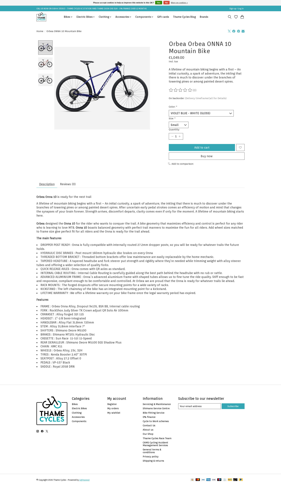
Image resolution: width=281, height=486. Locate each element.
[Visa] (203, 479)
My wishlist (113, 412)
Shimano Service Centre (156, 408)
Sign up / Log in (236, 8)
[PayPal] (230, 479)
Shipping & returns (153, 460)
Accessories (78, 417)
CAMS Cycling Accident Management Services (155, 444)
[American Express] (208, 479)
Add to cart (201, 147)
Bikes (75, 404)
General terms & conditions (152, 451)
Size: (172, 118)
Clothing (77, 412)
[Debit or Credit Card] (235, 479)
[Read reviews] (181, 90)
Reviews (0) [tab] (68, 184)
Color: (173, 106)
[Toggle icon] (229, 17)
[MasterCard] (198, 479)
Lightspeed (84, 480)
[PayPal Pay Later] (241, 479)
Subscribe (233, 406)
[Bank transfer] (214, 479)
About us (148, 429)
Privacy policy (151, 456)
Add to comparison (182, 163)
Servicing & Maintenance (157, 404)
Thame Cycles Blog (184, 16)
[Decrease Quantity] (172, 136)
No (166, 3)
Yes (158, 3)
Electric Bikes (79, 408)
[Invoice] (225, 479)
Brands (204, 16)
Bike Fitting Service (153, 412)
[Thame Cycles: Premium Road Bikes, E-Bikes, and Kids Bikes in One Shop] (41, 16)
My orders (113, 408)
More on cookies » (179, 3)
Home (39, 31)
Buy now (207, 156)
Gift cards (163, 16)
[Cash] (192, 479)
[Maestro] (219, 479)
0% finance (149, 417)
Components (79, 421)
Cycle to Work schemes (156, 421)
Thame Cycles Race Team (157, 438)
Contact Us (149, 425)
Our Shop (148, 433)
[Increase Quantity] (179, 136)
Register (112, 404)
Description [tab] (47, 184)
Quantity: (174, 129)
